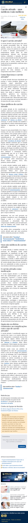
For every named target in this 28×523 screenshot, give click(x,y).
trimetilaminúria (15, 190)
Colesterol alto (8, 388)
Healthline (4, 401)
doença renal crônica (16, 174)
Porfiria (18, 386)
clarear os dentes (16, 120)
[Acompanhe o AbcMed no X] (5, 516)
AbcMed (3, 7)
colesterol (4, 120)
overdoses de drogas (14, 141)
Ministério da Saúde (7, 403)
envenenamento (6, 157)
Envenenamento (8, 239)
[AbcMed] (11, 2)
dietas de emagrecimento (8, 226)
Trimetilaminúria (19, 240)
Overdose (16, 237)
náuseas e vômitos (10, 342)
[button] (25, 2)
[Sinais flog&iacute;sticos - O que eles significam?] (5, 489)
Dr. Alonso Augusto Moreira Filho (10, 409)
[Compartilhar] (26, 7)
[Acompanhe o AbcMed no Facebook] (2, 516)
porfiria (6, 363)
